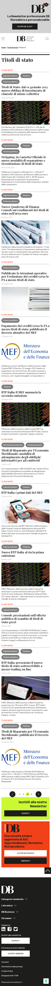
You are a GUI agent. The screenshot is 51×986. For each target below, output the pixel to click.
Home (3, 47)
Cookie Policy (7, 971)
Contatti (5, 962)
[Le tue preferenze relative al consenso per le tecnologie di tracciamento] (46, 981)
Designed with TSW (9, 975)
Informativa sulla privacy (12, 966)
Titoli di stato (12, 47)
